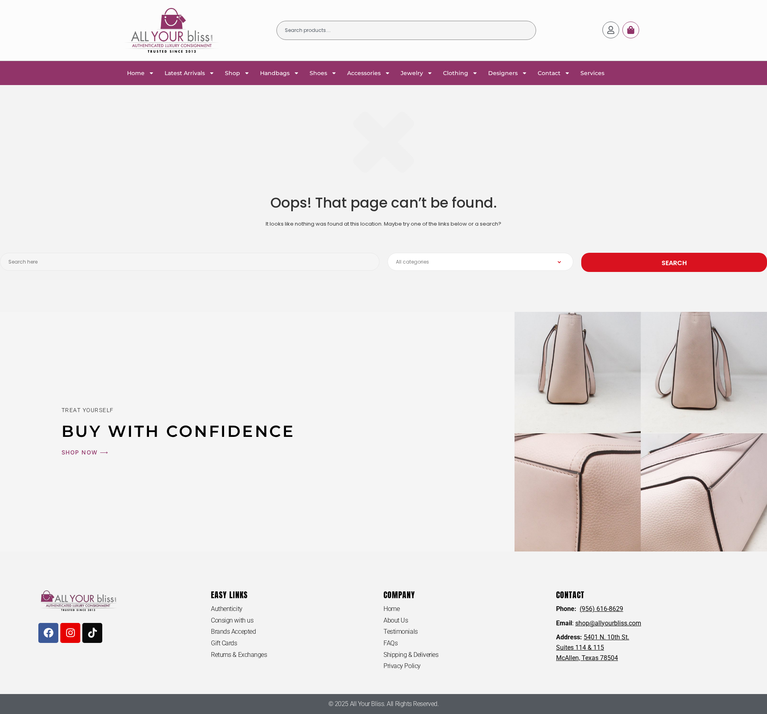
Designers (503, 73)
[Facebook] (48, 633)
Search (674, 263)
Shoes (318, 73)
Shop (232, 73)
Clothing (455, 73)
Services (592, 73)
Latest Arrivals (185, 73)
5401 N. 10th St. (606, 637)
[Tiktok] (92, 633)
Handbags (275, 73)
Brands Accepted (233, 631)
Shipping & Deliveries (411, 654)
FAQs (390, 643)
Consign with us (232, 620)
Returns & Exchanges (239, 654)
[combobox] (406, 30)
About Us (396, 620)
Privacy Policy (402, 666)
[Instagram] (70, 633)
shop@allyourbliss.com (608, 623)
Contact (549, 73)
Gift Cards (224, 643)
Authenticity (226, 609)
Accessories (364, 73)
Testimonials (401, 631)
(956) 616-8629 (601, 609)
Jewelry (412, 73)
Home (136, 73)
